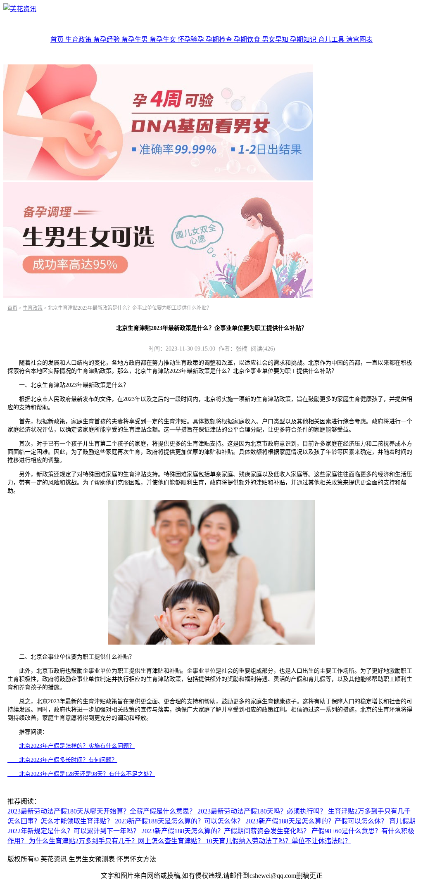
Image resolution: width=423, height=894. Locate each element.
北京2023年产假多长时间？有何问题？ (62, 760)
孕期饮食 (248, 39)
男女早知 (276, 39)
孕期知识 (304, 39)
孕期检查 (220, 39)
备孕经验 (107, 39)
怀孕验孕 (192, 39)
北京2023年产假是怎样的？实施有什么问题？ (77, 746)
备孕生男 (135, 39)
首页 (57, 39)
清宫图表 (359, 39)
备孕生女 (164, 39)
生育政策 (79, 39)
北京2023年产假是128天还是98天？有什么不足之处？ (81, 774)
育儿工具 (332, 39)
